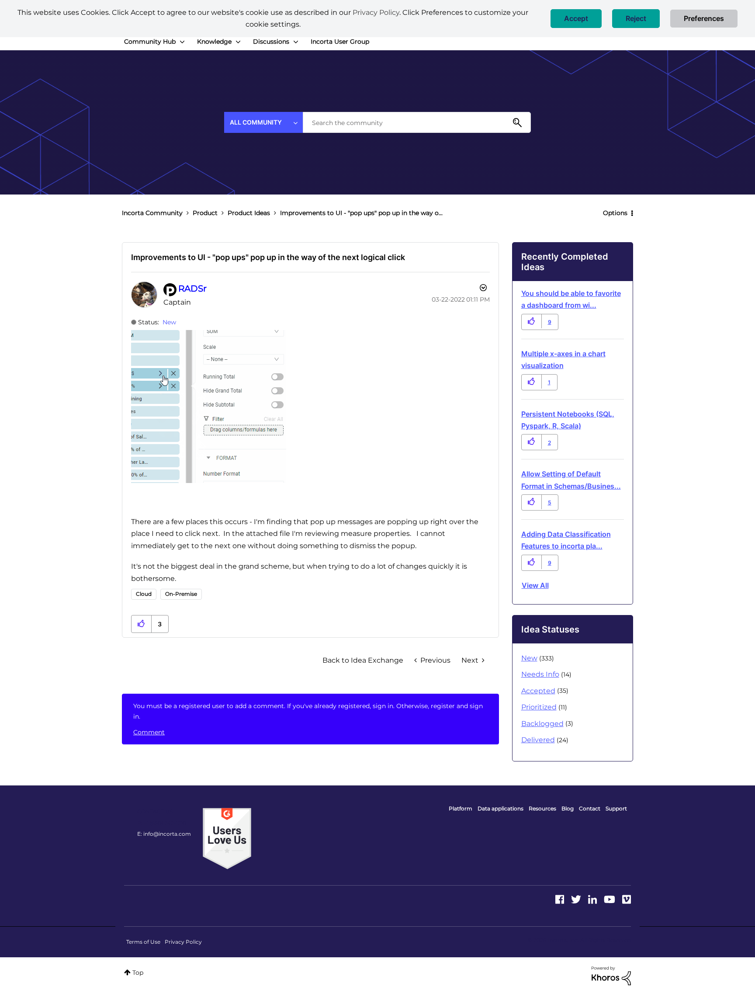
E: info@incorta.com (164, 834)
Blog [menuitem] (567, 808)
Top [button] (137, 973)
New (169, 322)
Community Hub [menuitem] (150, 41)
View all (535, 585)
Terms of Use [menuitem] (143, 941)
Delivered (538, 740)
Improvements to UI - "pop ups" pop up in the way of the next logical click (268, 257)
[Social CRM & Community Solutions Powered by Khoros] (611, 975)
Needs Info (540, 674)
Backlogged (542, 723)
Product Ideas (249, 213)
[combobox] (417, 122)
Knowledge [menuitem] (214, 41)
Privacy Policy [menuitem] (183, 941)
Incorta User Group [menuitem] (340, 41)
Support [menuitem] (616, 808)
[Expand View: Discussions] (295, 42)
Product (205, 213)
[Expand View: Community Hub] (182, 42)
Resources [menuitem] (542, 808)
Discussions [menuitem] (271, 41)
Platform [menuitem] (460, 808)
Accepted (538, 691)
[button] (576, 18)
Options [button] (615, 213)
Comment (149, 732)
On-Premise (181, 594)
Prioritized (539, 707)
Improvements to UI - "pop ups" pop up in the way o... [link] (361, 213)
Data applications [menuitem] (500, 808)
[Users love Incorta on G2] (227, 838)
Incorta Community (152, 213)
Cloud (144, 594)
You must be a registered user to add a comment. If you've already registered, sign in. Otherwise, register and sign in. (308, 711)
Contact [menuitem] (589, 808)
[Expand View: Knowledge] (238, 42)
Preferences (704, 18)
